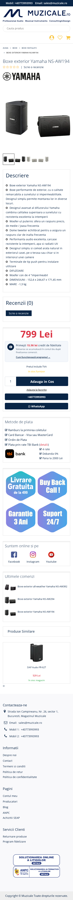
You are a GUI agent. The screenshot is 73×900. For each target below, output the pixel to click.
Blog (5, 807)
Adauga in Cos (42, 381)
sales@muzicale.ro (55, 3)
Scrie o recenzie (34, 67)
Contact (7, 760)
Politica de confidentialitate (20, 777)
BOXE (15, 48)
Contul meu (10, 796)
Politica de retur (13, 772)
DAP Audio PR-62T (36, 667)
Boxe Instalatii (29, 48)
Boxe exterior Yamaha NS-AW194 (22, 52)
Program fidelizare (14, 841)
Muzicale (27, 896)
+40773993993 (24, 3)
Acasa (5, 48)
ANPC (6, 812)
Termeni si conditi (14, 766)
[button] (36, 860)
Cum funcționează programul (33, 357)
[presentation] (3, 686)
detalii (44, 444)
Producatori (10, 801)
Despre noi (9, 755)
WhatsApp (38, 406)
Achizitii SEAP (11, 818)
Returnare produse (15, 836)
